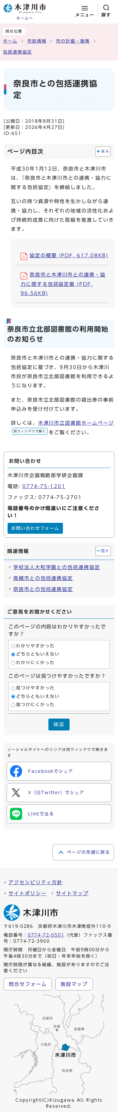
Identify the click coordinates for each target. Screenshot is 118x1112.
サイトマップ (72, 893)
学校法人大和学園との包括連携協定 (56, 567)
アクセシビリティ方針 (35, 882)
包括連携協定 (17, 52)
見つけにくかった (35, 705)
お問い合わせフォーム (35, 528)
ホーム (10, 41)
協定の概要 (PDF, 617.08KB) (69, 255)
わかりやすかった (35, 646)
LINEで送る (41, 814)
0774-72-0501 (46, 935)
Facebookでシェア (50, 771)
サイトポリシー (27, 893)
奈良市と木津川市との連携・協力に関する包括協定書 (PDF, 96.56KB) (63, 284)
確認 (59, 724)
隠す (105, 551)
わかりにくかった (35, 662)
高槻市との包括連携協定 (43, 578)
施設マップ (74, 984)
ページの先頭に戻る (88, 852)
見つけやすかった (35, 688)
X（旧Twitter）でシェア (56, 792)
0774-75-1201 (44, 486)
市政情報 (37, 41)
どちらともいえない (37, 654)
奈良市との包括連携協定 (43, 589)
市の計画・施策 (73, 41)
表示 (105, 151)
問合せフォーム (28, 984)
